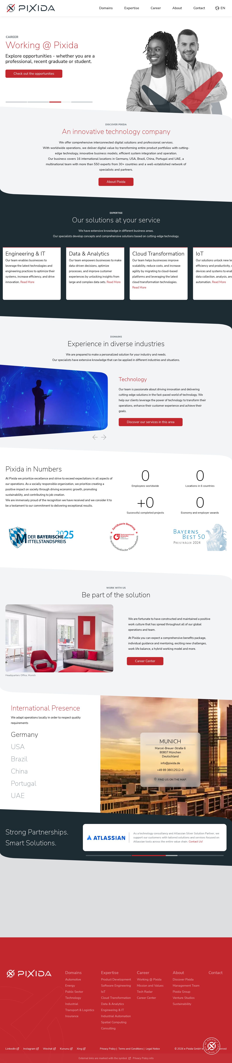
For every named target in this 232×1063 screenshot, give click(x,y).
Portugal (23, 783)
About (177, 8)
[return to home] (30, 8)
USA (18, 746)
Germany (24, 734)
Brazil (19, 759)
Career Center (145, 661)
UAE (18, 795)
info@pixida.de (170, 763)
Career (156, 8)
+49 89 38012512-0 (170, 770)
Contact (199, 8)
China (19, 771)
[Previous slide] (95, 437)
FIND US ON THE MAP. (172, 780)
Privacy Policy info (143, 1058)
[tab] (16, 102)
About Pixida (116, 182)
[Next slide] (104, 437)
